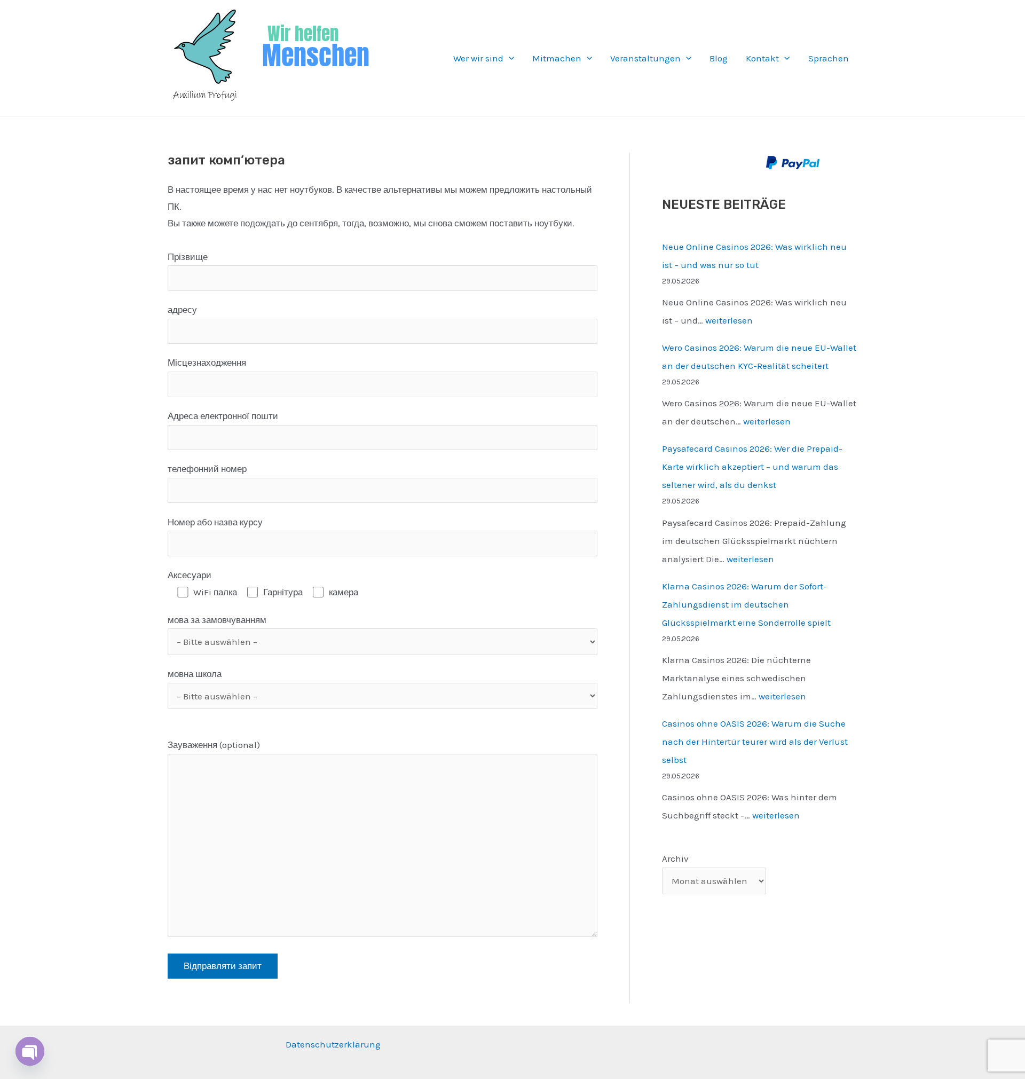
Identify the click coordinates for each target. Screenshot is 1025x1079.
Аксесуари (189, 575)
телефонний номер (207, 468)
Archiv (675, 858)
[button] (508, 58)
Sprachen (828, 58)
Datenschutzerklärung (333, 1044)
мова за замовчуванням (217, 620)
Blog (718, 58)
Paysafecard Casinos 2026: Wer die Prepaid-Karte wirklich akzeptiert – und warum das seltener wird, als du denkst (752, 466)
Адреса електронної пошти (223, 416)
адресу (182, 309)
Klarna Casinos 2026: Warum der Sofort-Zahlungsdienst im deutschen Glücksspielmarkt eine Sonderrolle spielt (746, 604)
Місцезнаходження (207, 362)
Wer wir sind (478, 58)
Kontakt (762, 58)
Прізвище (188, 256)
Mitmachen (556, 58)
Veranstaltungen (645, 58)
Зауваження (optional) (214, 744)
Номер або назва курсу (215, 522)
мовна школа (195, 673)
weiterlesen (729, 320)
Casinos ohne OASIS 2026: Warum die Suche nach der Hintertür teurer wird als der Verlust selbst (755, 741)
